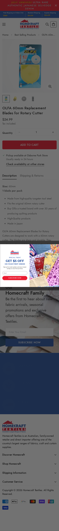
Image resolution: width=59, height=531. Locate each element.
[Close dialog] (57, 246)
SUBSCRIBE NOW (14, 278)
